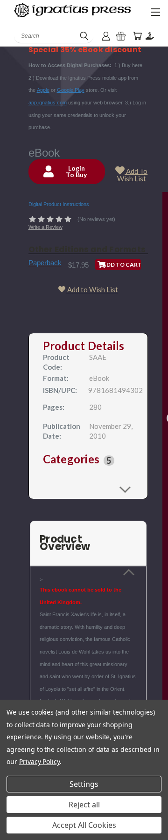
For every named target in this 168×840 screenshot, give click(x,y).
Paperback (45, 263)
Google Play (70, 90)
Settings (84, 784)
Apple (43, 90)
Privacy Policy (39, 761)
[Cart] (137, 36)
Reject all (84, 804)
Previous (14, 831)
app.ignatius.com (47, 102)
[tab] (88, 460)
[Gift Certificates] (121, 36)
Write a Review (45, 227)
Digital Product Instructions (58, 204)
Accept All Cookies (84, 825)
